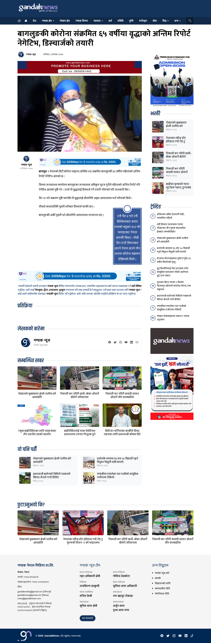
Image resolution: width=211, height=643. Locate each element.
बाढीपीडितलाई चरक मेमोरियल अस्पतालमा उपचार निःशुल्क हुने (79, 432)
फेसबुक (38, 290)
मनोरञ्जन (143, 21)
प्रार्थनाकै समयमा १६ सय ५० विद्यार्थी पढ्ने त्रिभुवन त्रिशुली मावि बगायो (117, 460)
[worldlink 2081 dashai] (90, 162)
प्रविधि (120, 21)
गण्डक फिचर (82, 21)
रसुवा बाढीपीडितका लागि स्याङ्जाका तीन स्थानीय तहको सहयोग (37, 432)
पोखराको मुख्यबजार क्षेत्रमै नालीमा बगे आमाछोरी (37, 395)
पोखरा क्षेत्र (65, 21)
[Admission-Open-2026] (171, 80)
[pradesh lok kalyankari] (171, 387)
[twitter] (115, 343)
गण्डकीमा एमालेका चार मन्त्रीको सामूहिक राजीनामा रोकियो (117, 476)
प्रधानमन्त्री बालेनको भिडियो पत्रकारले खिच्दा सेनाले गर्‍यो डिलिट (51, 476)
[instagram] (120, 343)
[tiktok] (192, 636)
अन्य (176, 21)
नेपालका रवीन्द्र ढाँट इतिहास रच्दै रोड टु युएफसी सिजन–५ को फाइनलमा (83, 541)
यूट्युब (62, 290)
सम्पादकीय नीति (162, 588)
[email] (137, 343)
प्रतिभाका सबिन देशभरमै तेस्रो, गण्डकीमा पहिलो (170, 216)
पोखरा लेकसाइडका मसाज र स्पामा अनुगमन (173, 318)
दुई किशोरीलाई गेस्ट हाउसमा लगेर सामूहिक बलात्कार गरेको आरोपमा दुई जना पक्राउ (172, 272)
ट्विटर (45, 290)
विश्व (164, 21)
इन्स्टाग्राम (53, 290)
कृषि (131, 21)
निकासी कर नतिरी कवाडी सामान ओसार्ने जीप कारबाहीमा (122, 395)
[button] (189, 21)
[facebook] (109, 343)
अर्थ (110, 21)
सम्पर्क (158, 578)
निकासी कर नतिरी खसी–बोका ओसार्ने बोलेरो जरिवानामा (79, 395)
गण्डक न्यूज (42, 340)
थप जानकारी (87, 618)
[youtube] (126, 343)
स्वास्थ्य (97, 21)
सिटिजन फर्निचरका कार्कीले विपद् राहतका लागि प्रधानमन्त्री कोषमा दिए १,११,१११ (122, 434)
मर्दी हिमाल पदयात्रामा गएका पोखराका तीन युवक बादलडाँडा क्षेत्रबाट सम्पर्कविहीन (171, 228)
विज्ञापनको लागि (162, 583)
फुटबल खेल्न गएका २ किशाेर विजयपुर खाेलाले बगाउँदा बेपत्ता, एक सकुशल (174, 286)
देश (34, 21)
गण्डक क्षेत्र (47, 21)
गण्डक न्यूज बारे (162, 573)
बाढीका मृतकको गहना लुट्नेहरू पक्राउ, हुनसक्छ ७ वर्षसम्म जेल (178, 187)
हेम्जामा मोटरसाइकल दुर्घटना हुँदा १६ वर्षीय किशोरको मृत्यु (174, 260)
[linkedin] (131, 343)
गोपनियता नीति (162, 594)
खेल (155, 21)
